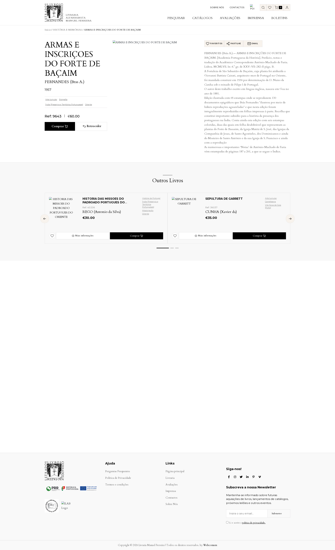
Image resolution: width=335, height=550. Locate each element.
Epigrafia (63, 99)
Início (48, 29)
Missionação (147, 210)
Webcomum (210, 545)
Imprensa (256, 18)
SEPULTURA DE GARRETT (224, 198)
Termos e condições (116, 484)
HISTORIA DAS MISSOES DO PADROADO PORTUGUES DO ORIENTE (104, 202)
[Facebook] (229, 477)
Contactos (237, 7)
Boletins (279, 18)
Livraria (170, 478)
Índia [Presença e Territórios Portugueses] (64, 104)
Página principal (175, 471)
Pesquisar (176, 18)
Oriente (88, 104)
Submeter (277, 513)
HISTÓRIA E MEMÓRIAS (67, 29)
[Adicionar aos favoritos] (52, 236)
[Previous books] (44, 218)
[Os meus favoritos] (269, 7)
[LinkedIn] (247, 477)
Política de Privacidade (118, 478)
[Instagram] (235, 477)
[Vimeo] (259, 477)
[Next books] (290, 218)
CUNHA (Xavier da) (221, 211)
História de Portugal (151, 198)
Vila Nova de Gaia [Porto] (273, 206)
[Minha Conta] (287, 7)
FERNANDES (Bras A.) (64, 81)
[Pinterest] (253, 477)
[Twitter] (241, 477)
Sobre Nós (217, 7)
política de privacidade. (254, 522)
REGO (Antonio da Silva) (102, 211)
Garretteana (270, 201)
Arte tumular (51, 99)
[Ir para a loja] (263, 7)
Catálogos (202, 18)
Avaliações (230, 18)
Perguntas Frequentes (117, 471)
